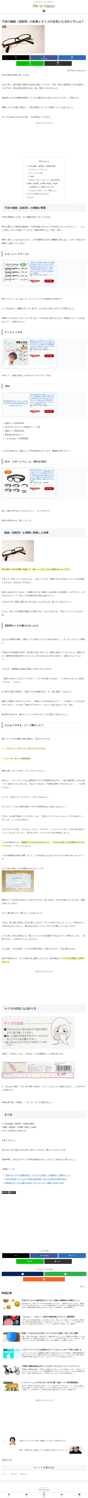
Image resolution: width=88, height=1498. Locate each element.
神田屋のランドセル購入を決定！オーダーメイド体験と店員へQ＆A (34, 1183)
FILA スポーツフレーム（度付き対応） (45, 180)
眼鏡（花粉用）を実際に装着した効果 (42, 183)
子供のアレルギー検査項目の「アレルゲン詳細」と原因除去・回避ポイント (38, 1175)
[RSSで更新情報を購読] (44, 1279)
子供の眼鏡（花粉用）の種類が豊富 (42, 166)
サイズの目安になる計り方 (38, 194)
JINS (32, 176)
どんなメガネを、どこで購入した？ (44, 190)
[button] (58, 63)
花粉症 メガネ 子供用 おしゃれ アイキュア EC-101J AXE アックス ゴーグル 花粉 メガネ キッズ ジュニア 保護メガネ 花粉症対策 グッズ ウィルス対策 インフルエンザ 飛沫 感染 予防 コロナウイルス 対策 (42, 344)
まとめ (30, 197)
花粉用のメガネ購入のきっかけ (42, 187)
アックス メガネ (36, 173)
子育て (13, 1192)
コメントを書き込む (44, 1467)
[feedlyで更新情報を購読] (65, 1274)
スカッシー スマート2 (38, 169)
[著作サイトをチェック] (23, 1274)
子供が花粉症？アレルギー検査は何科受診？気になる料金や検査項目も (36, 1179)
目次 (41, 161)
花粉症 (6, 1192)
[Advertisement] (44, 140)
